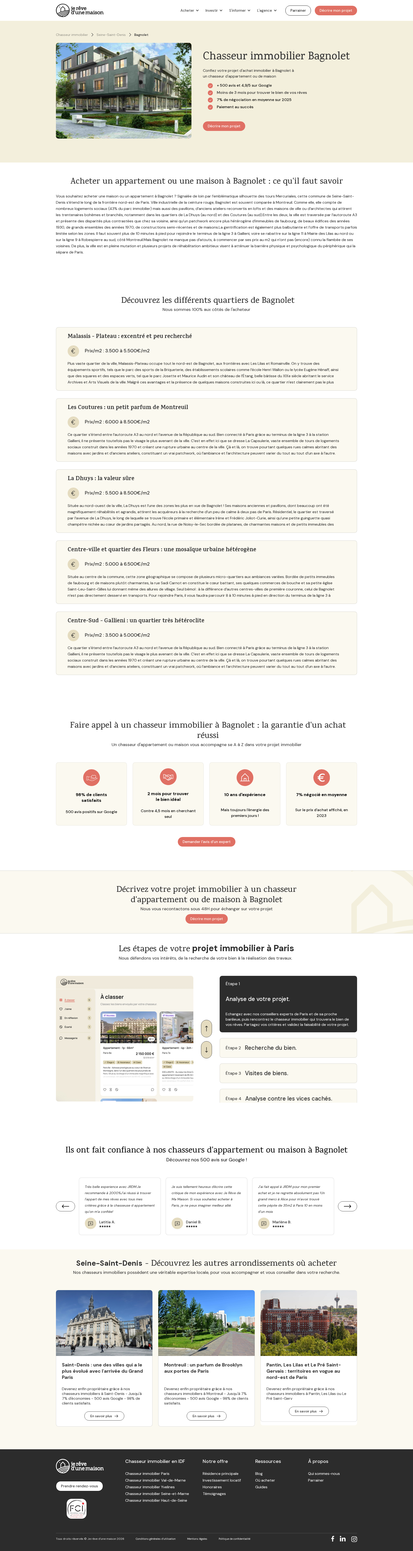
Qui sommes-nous (324, 1473)
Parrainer (316, 1480)
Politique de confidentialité (234, 1538)
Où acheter (265, 1480)
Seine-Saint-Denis (111, 35)
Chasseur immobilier (72, 35)
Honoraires (212, 1487)
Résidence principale (221, 1473)
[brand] (80, 10)
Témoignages (214, 1493)
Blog (259, 1473)
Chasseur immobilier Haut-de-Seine (156, 1500)
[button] (189, 10)
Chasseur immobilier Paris (147, 1473)
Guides (261, 1487)
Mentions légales (197, 1538)
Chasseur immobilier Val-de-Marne (155, 1480)
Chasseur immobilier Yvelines (150, 1487)
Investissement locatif (222, 1480)
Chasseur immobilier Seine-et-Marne (157, 1493)
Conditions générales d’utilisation (156, 1538)
